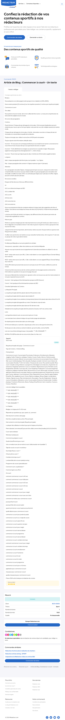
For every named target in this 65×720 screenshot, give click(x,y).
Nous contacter (36, 705)
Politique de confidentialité (11, 691)
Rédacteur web (36, 684)
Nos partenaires (36, 707)
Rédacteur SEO (36, 687)
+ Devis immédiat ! (32, 625)
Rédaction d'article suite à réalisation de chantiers (20, 651)
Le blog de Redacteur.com (11, 705)
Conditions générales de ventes (13, 688)
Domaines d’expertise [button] (32, 3)
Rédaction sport (23, 667)
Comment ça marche (10, 683)
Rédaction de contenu (10, 667)
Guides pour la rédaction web (12, 702)
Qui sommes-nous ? (10, 686)
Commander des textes (14, 37)
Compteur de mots (10, 707)
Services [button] (21, 3)
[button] (62, 4)
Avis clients (35, 710)
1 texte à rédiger (13, 89)
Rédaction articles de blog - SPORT (15, 654)
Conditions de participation (39, 702)
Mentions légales (9, 694)
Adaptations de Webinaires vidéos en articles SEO (20, 657)
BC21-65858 (56, 604)
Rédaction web (36, 689)
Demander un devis (36, 37)
